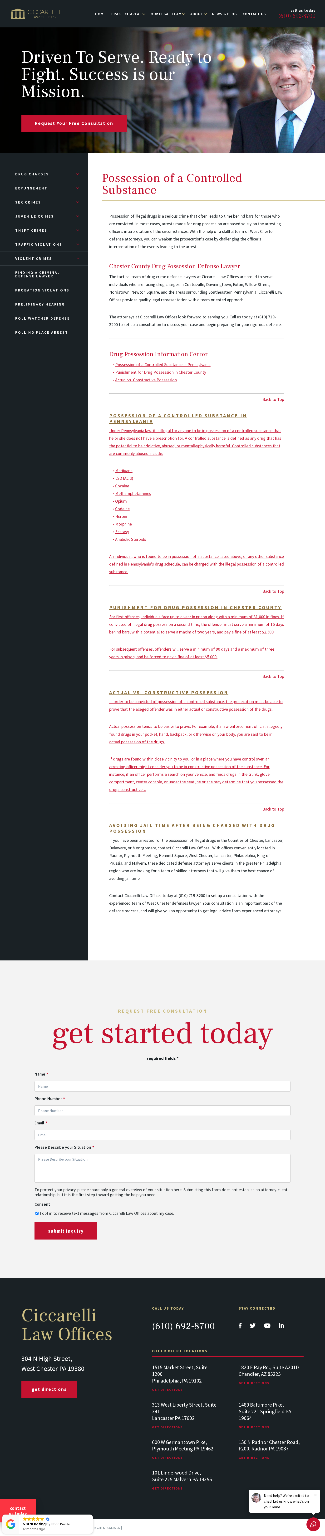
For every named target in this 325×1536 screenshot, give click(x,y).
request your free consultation (74, 123)
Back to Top (273, 399)
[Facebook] (240, 1327)
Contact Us (254, 13)
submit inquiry (66, 1231)
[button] (92, 1514)
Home (100, 13)
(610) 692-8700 (183, 1326)
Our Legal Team (166, 13)
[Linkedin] (281, 1327)
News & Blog (224, 13)
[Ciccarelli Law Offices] (35, 13)
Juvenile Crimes (34, 216)
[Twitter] (253, 1327)
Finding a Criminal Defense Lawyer (37, 274)
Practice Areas (126, 13)
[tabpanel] (184, 1383)
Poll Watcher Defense (42, 318)
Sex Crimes (28, 202)
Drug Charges (32, 174)
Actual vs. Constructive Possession (146, 380)
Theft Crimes (31, 230)
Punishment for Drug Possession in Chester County (160, 372)
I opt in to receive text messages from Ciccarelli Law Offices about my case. (107, 1213)
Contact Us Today (18, 1510)
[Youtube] (267, 1327)
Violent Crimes (33, 258)
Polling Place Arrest (41, 332)
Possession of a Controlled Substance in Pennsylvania (163, 364)
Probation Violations (42, 290)
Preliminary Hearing (40, 304)
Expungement (31, 188)
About (196, 13)
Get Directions (49, 1389)
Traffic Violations (38, 244)
